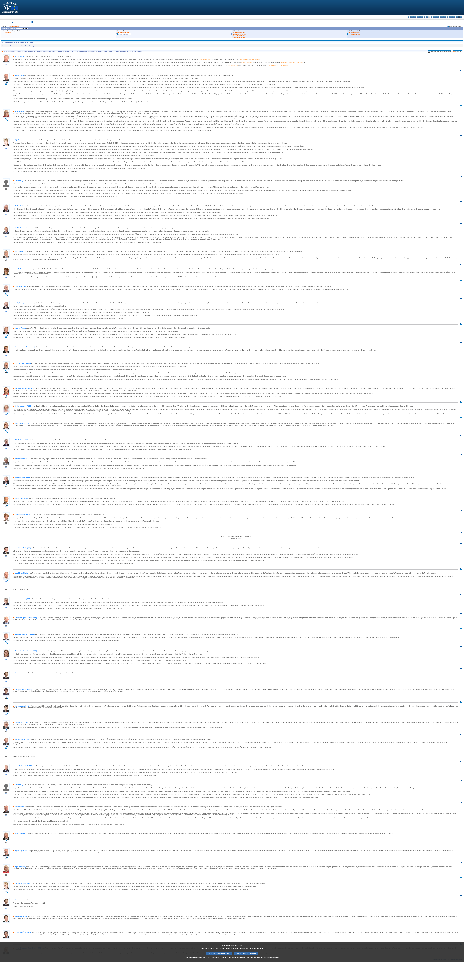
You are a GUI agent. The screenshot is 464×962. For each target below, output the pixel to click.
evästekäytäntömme (254, 957)
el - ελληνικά (422, 17)
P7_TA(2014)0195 (354, 34)
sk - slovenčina (454, 17)
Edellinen (16, 22)
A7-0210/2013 (283, 66)
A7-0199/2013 (7, 32)
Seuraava (24, 22)
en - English (424, 17)
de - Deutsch (418, 17)
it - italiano (434, 17)
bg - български (408, 17)
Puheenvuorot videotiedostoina (441, 51)
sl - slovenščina (457, 17)
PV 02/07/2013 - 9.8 (239, 32)
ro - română (452, 17)
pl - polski (447, 17)
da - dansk (415, 17)
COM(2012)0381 (204, 59)
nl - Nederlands (445, 17)
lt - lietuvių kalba (438, 17)
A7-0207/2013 (298, 62)
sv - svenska (461, 17)
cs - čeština (413, 17)
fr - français (427, 17)
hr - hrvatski (431, 17)
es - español (411, 17)
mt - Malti (443, 17)
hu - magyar (441, 17)
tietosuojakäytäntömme (237, 957)
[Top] (461, 71)
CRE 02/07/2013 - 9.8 (239, 34)
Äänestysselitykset (239, 37)
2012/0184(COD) (271, 66)
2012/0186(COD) (286, 62)
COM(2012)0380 (232, 66)
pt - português (450, 17)
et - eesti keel (420, 17)
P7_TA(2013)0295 (354, 32)
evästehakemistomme (271, 957)
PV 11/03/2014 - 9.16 (239, 35)
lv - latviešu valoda (436, 17)
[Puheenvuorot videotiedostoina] (6, 65)
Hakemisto (7, 22)
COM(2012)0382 (247, 62)
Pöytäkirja (458, 51)
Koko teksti (36, 22)
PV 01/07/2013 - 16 (123, 32)
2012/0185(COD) (14, 26)
